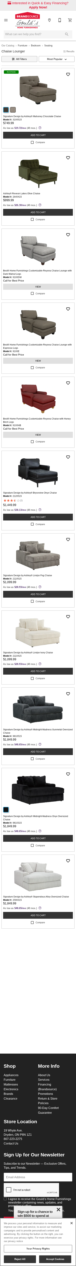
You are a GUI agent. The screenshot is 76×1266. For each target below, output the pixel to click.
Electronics (11, 1089)
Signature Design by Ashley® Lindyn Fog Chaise (27, 575)
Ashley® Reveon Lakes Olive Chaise (21, 193)
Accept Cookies (55, 1259)
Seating (48, 45)
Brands (8, 1093)
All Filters (21, 59)
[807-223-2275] (59, 20)
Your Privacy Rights (37, 1248)
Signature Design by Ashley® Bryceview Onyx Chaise (30, 492)
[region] (38, 1242)
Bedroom (36, 45)
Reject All (19, 1259)
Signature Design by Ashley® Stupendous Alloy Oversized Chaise (36, 896)
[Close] (72, 1223)
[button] (5, 20)
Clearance (10, 1098)
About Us (44, 1075)
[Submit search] (67, 34)
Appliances (11, 1075)
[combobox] (57, 59)
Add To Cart (38, 135)
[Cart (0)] (70, 20)
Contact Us (11, 1143)
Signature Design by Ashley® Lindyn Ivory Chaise (28, 652)
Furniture (22, 45)
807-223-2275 (13, 1138)
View (38, 286)
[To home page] (27, 20)
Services (43, 1079)
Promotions (45, 1093)
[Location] (49, 20)
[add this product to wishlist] (68, 74)
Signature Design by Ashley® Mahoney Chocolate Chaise (32, 116)
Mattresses (11, 1084)
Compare (40, 142)
